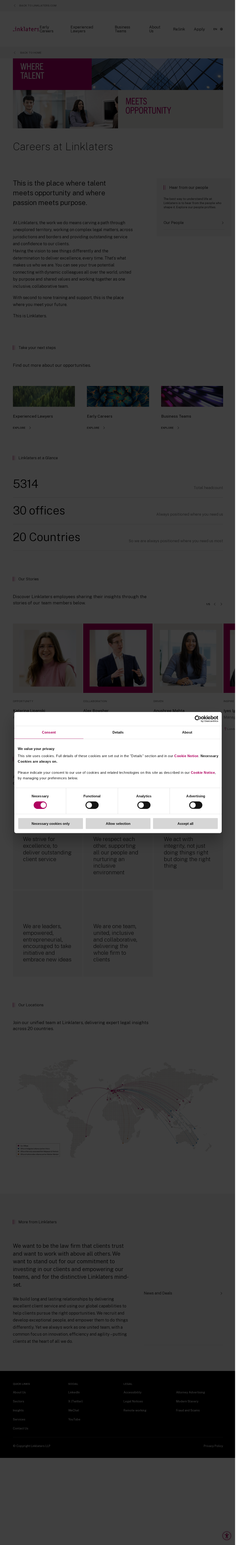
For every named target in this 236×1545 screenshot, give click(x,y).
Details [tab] (118, 732)
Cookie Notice (186, 756)
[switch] (92, 805)
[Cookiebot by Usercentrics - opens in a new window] (198, 718)
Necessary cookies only (51, 824)
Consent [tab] (49, 732)
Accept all (185, 824)
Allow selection (118, 824)
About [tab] (187, 732)
